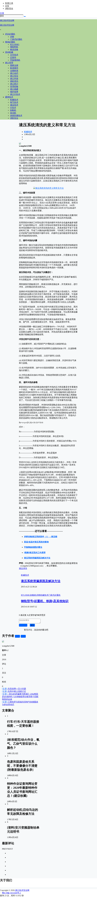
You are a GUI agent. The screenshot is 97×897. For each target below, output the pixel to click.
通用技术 (9, 97)
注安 (7, 6)
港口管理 (9, 63)
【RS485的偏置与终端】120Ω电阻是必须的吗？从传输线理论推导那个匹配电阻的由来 (20, 696)
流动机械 (9, 52)
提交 (32, 625)
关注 (17, 636)
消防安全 (9, 8)
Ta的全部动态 (8, 704)
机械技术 (28, 132)
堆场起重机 (10, 42)
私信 (23, 636)
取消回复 (23, 625)
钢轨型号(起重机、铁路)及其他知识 (44, 601)
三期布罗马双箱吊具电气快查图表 (20, 702)
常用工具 (9, 3)
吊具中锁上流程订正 (14, 691)
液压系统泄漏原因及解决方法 (40, 581)
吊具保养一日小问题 (14, 689)
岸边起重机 (10, 34)
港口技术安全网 (22, 890)
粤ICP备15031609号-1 (11, 893)
